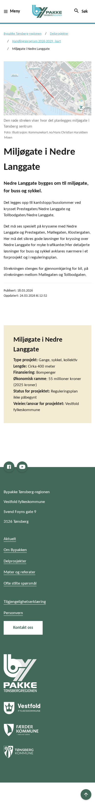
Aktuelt (10, 539)
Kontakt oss (23, 628)
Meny (15, 11)
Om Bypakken (15, 550)
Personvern (13, 613)
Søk (81, 11)
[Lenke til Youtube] (22, 466)
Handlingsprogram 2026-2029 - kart (36, 41)
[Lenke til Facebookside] (9, 466)
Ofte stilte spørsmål (20, 583)
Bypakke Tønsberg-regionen (22, 34)
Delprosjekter (59, 34)
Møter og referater (19, 572)
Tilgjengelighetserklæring (25, 602)
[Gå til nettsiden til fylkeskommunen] (20, 673)
